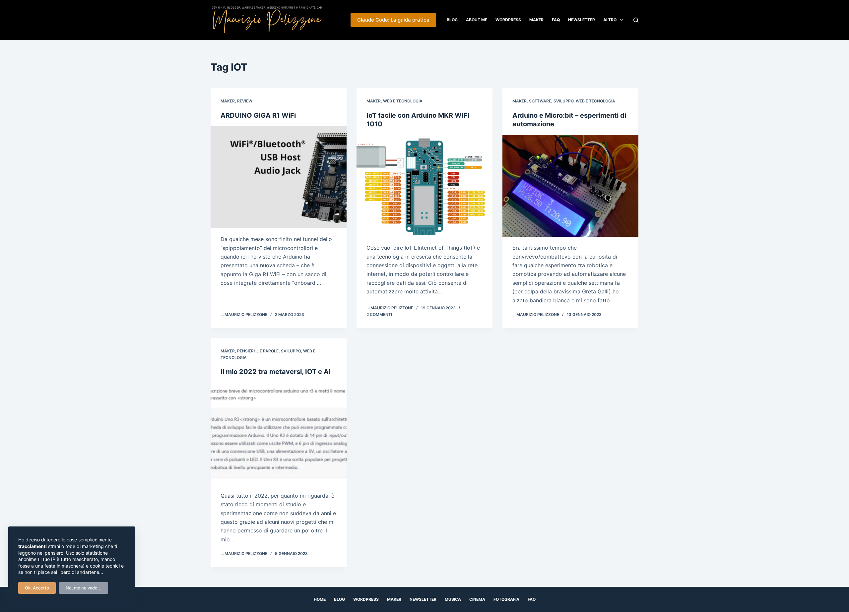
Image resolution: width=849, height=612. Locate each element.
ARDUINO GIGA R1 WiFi (258, 115)
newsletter (423, 599)
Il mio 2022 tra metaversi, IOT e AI (276, 372)
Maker (536, 19)
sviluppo (563, 100)
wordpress (366, 599)
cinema (477, 599)
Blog (452, 19)
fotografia (506, 599)
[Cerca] (635, 20)
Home (320, 599)
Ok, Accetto (37, 587)
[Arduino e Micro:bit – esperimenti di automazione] (570, 186)
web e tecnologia (403, 100)
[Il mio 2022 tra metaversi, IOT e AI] (279, 434)
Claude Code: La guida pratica (393, 20)
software (540, 100)
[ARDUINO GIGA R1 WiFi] (279, 177)
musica (453, 599)
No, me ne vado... (83, 587)
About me (476, 19)
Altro (610, 19)
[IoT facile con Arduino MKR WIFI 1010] (424, 186)
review (244, 100)
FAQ (556, 19)
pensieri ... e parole (258, 350)
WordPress (508, 19)
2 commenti (379, 314)
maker (228, 100)
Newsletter (581, 19)
